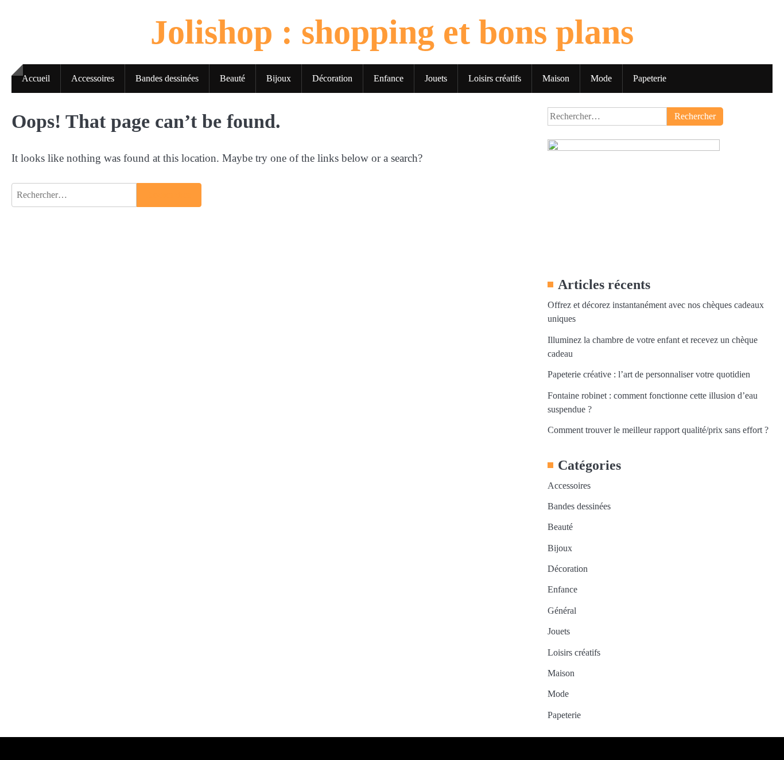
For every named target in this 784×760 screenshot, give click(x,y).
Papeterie (649, 78)
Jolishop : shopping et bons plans (392, 32)
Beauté (232, 78)
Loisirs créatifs (494, 78)
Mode (601, 78)
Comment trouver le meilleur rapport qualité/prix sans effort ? (658, 430)
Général (562, 611)
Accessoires (92, 78)
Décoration (332, 78)
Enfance (388, 78)
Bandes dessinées (167, 78)
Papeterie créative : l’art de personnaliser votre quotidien (649, 374)
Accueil (36, 78)
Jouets (436, 78)
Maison (555, 78)
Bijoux (278, 78)
